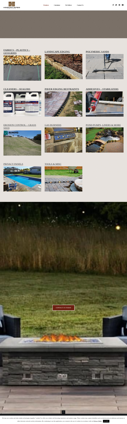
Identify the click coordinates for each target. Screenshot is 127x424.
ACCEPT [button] (106, 421)
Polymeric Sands (97, 51)
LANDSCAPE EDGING (57, 51)
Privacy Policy (98, 421)
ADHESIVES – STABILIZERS (102, 89)
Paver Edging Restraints (62, 89)
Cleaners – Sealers (16, 89)
